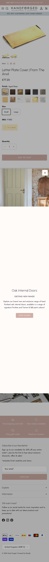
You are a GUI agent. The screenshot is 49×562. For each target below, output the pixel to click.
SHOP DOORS (24, 315)
